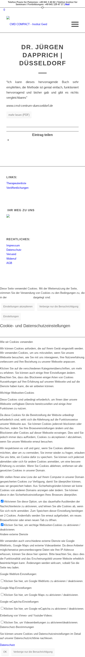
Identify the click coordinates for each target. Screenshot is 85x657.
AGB (9, 263)
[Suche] (63, 24)
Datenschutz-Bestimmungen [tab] (17, 627)
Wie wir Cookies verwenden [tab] (16, 341)
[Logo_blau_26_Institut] (35, 24)
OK (5, 651)
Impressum (13, 245)
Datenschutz (13, 249)
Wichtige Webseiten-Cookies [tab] (17, 392)
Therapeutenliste (16, 183)
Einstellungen (11, 316)
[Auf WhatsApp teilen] (12, 140)
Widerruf (11, 258)
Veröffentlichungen (17, 187)
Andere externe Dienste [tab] (14, 534)
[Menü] (73, 24)
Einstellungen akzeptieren (18, 306)
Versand (11, 254)
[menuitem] (63, 24)
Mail (67, 4)
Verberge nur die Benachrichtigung (58, 306)
